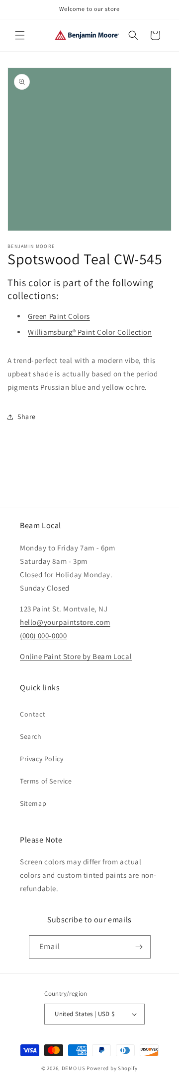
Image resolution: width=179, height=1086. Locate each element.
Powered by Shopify (112, 1068)
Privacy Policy (41, 758)
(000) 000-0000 (43, 635)
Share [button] (26, 416)
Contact (32, 714)
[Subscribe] (139, 947)
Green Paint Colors (59, 316)
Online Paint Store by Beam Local (76, 656)
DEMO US (74, 1068)
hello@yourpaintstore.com (65, 622)
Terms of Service (46, 781)
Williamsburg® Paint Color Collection (90, 332)
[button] (20, 35)
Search (31, 736)
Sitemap (33, 803)
